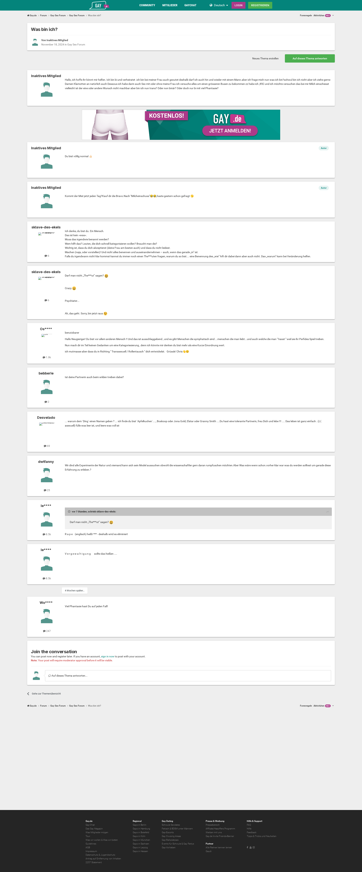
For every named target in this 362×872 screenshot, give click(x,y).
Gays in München (141, 840)
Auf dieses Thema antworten (310, 58)
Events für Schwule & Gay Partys (178, 843)
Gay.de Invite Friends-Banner (220, 836)
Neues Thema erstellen (265, 58)
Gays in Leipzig (140, 847)
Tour (88, 836)
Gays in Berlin (139, 825)
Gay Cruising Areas (171, 836)
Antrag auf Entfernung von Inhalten (103, 858)
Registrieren (260, 5)
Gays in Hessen (140, 851)
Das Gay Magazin (94, 828)
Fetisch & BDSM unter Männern (177, 828)
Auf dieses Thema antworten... (69, 675)
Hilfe (249, 828)
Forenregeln (306, 15)
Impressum (91, 851)
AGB (88, 847)
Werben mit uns (214, 832)
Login (238, 5)
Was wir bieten (110, 840)
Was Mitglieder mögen (97, 832)
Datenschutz (92, 855)
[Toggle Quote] (69, 511)
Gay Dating (167, 821)
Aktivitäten (322, 15)
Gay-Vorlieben (169, 847)
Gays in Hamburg (141, 828)
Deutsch (219, 5)
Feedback (251, 832)
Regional (137, 821)
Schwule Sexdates (171, 825)
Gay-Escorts (168, 832)
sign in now (107, 656)
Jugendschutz (108, 855)
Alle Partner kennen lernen (219, 847)
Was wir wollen (93, 840)
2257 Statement (94, 862)
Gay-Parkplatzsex (170, 840)
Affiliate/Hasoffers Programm (220, 828)
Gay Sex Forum (76, 44)
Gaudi (209, 851)
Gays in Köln (139, 836)
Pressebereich (213, 825)
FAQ (249, 825)
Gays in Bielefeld (141, 832)
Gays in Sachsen (141, 843)
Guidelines (91, 843)
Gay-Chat (90, 825)
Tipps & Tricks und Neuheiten (261, 836)
